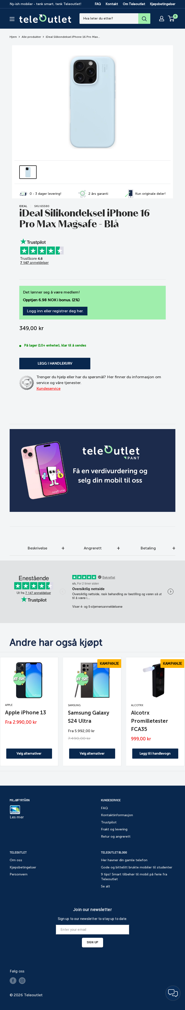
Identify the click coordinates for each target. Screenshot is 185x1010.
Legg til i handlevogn (155, 753)
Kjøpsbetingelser (162, 4)
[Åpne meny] (12, 19)
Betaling (148, 548)
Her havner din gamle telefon (124, 860)
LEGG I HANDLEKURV (55, 363)
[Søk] (144, 18)
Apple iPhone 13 (25, 712)
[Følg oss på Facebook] (13, 980)
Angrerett (93, 548)
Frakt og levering (114, 829)
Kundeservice (48, 388)
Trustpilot (109, 822)
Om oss (16, 860)
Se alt (105, 886)
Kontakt (112, 4)
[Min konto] (161, 18)
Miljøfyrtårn (20, 800)
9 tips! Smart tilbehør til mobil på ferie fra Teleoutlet (134, 876)
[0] (171, 18)
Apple (9, 705)
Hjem (13, 37)
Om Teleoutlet (134, 4)
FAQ (98, 4)
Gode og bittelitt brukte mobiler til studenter (136, 867)
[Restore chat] (173, 993)
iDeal (23, 206)
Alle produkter (31, 37)
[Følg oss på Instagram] (22, 980)
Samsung (74, 705)
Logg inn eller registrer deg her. (55, 311)
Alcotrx (137, 705)
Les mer (17, 817)
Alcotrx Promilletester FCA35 (149, 721)
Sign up (92, 942)
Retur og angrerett (116, 836)
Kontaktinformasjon (117, 815)
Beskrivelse (37, 548)
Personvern (18, 874)
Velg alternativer (29, 753)
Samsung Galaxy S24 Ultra (88, 717)
